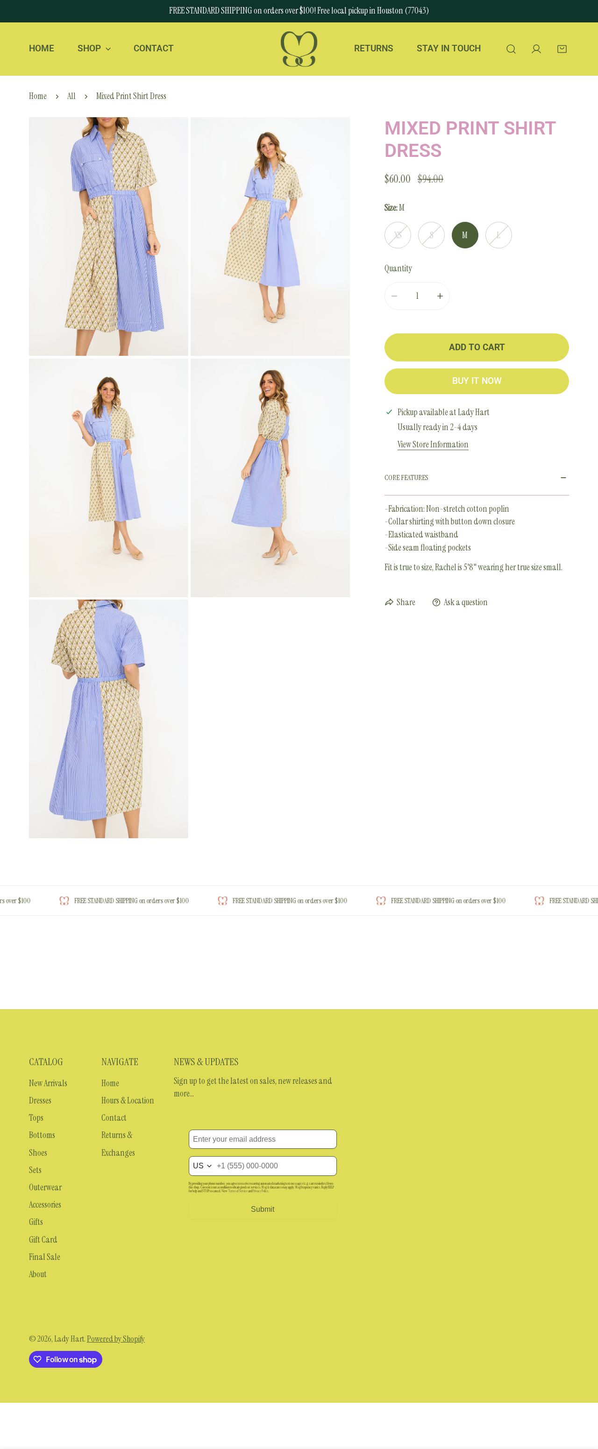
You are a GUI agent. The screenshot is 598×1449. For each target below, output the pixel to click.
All (71, 96)
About (38, 1274)
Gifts (36, 1222)
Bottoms (42, 1135)
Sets (35, 1170)
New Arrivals (48, 1083)
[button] (562, 49)
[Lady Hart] (299, 49)
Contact (114, 1118)
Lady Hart (69, 1339)
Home (38, 96)
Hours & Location (127, 1100)
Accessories (45, 1204)
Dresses (40, 1100)
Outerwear (45, 1187)
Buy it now (477, 381)
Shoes (38, 1153)
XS (398, 235)
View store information (433, 445)
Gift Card (43, 1239)
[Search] (511, 49)
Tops (36, 1118)
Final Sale (44, 1257)
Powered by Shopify (116, 1339)
